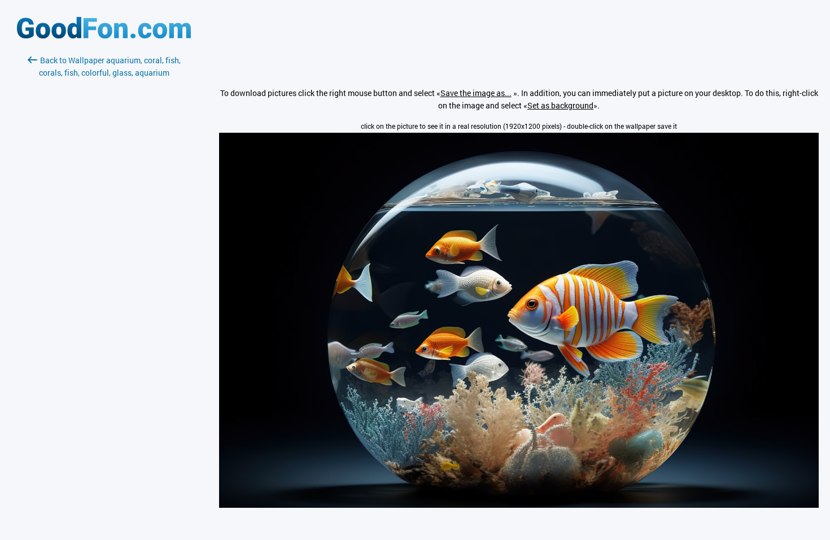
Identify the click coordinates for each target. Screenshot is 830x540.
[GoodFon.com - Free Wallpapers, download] (104, 35)
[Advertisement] (104, 213)
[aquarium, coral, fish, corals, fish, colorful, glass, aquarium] (519, 504)
